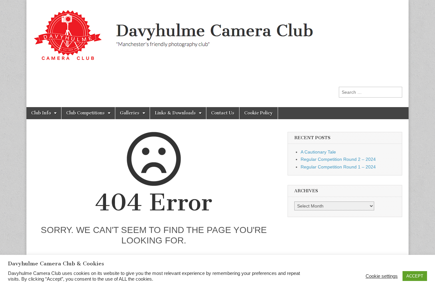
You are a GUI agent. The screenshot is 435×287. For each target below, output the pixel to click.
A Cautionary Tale (318, 151)
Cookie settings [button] (382, 276)
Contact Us (222, 113)
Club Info (41, 113)
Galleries (129, 113)
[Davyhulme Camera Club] (181, 31)
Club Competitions (85, 113)
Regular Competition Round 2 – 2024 (338, 159)
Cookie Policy (258, 113)
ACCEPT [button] (414, 276)
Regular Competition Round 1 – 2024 (338, 166)
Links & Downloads (175, 113)
